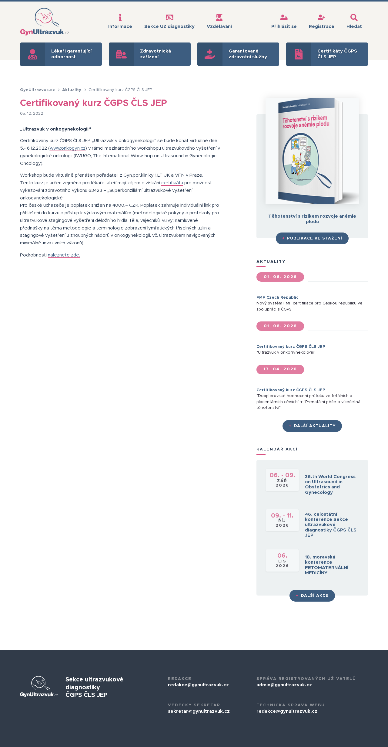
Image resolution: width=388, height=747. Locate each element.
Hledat (354, 26)
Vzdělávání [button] (219, 26)
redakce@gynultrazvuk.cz (198, 685)
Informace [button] (120, 26)
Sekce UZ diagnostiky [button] (169, 26)
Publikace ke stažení (312, 238)
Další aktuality (312, 426)
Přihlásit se (284, 26)
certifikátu (172, 183)
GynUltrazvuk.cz (38, 90)
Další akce (312, 596)
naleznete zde (63, 255)
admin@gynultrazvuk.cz (284, 685)
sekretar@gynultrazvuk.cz (199, 711)
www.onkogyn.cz (67, 148)
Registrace (321, 26)
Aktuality (72, 90)
